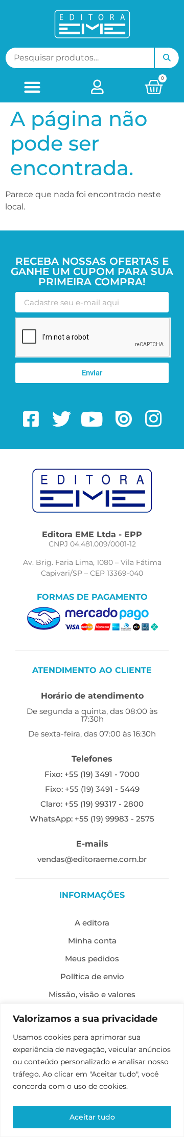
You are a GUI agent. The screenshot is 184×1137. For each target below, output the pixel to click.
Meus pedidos (92, 958)
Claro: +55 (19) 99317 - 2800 (92, 804)
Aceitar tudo (92, 1117)
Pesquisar (166, 58)
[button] (32, 87)
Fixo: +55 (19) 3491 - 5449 (92, 789)
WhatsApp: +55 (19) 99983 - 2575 (92, 819)
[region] (92, 1070)
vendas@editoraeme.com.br (92, 859)
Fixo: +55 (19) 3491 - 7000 (92, 774)
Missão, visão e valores (92, 994)
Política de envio (92, 976)
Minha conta (92, 940)
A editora (92, 923)
